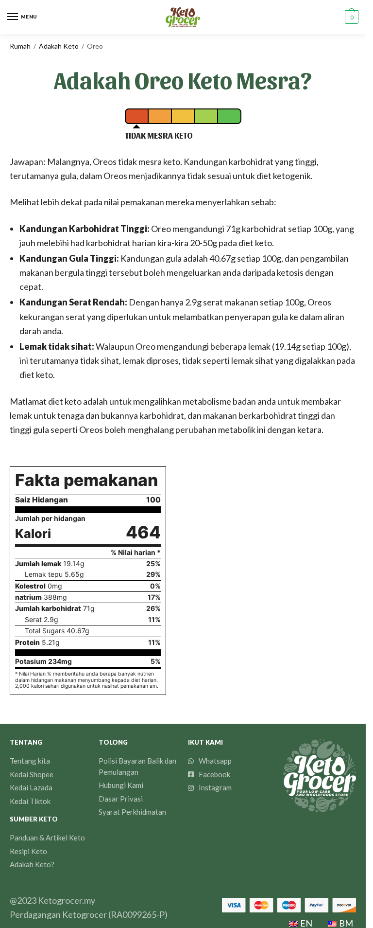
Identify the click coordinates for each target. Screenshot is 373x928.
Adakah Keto (59, 46)
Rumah (20, 46)
